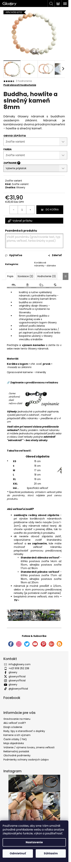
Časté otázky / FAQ (15, 739)
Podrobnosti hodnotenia (19, 85)
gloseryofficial (17, 676)
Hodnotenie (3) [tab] (46, 276)
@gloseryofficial (18, 688)
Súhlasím (51, 853)
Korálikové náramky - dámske (45, 264)
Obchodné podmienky (17, 755)
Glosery (20, 187)
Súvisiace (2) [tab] (25, 276)
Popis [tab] (10, 276)
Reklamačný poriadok (16, 751)
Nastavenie (34, 842)
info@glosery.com (20, 664)
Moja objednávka (13, 743)
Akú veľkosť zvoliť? (14, 723)
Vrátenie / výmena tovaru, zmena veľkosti (28, 747)
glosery (13, 672)
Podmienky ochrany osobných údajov (26, 759)
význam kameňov (33, 345)
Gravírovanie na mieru (16, 719)
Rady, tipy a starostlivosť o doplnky (24, 731)
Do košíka (52, 209)
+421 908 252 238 (19, 668)
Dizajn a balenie (12, 727)
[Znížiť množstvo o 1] (14, 210)
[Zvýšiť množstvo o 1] (30, 210)
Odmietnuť (18, 853)
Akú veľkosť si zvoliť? (20, 509)
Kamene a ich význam (17, 735)
